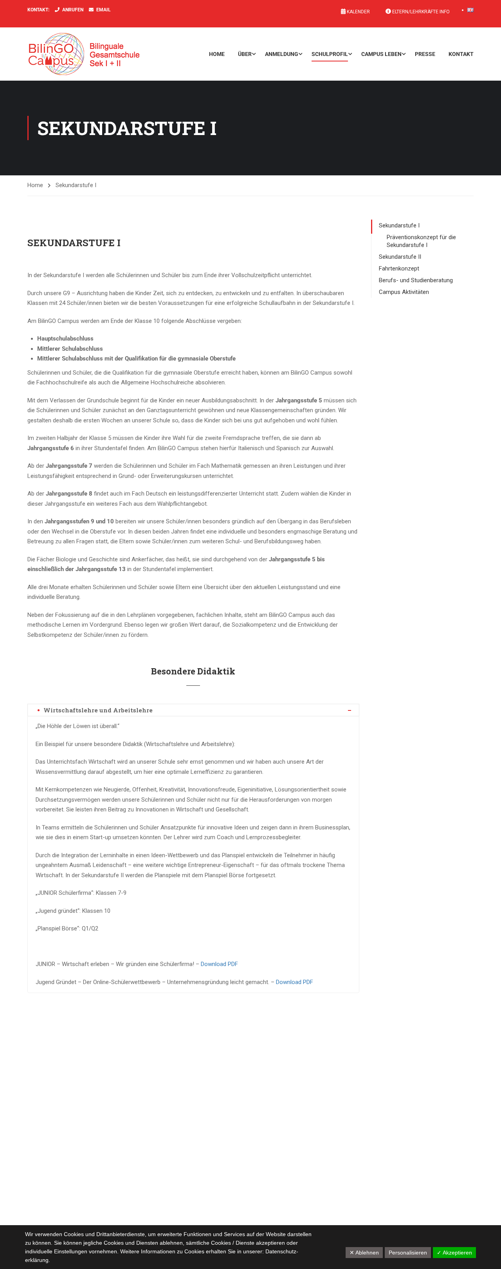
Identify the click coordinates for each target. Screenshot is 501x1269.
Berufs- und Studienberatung (416, 280)
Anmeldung (281, 54)
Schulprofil (330, 54)
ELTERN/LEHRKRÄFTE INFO (420, 11)
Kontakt (461, 54)
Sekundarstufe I (399, 225)
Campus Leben (381, 54)
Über (245, 54)
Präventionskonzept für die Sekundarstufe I (421, 241)
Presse (425, 54)
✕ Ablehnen (364, 1252)
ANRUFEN (72, 10)
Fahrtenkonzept (399, 268)
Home (217, 54)
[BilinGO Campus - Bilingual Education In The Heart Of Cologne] (95, 54)
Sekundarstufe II (400, 256)
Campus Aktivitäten (404, 292)
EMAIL (103, 10)
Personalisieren (408, 1252)
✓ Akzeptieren (454, 1252)
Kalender (358, 11)
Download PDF (219, 964)
